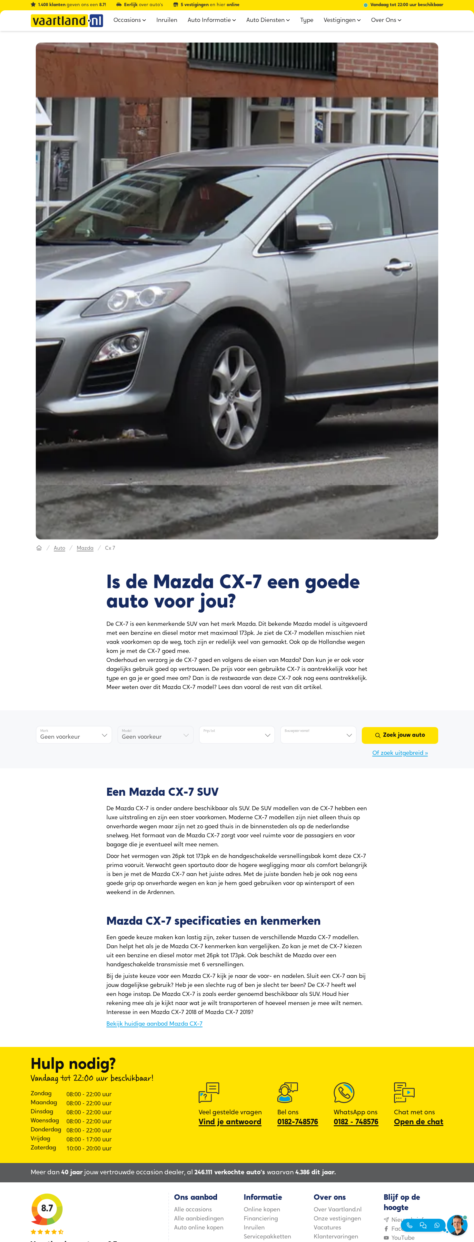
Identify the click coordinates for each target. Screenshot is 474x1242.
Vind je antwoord (230, 1122)
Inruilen (254, 1228)
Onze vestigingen (337, 1219)
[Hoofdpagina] (39, 548)
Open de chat (418, 1122)
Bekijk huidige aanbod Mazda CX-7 (154, 1024)
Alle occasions (193, 1210)
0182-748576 (297, 1122)
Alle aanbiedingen (199, 1219)
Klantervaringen (336, 1237)
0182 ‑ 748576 (356, 1122)
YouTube (403, 1238)
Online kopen (262, 1210)
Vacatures (327, 1228)
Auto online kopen (198, 1228)
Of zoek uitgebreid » (400, 753)
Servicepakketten (267, 1237)
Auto (59, 548)
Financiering (261, 1219)
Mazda (85, 548)
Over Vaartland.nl (338, 1210)
